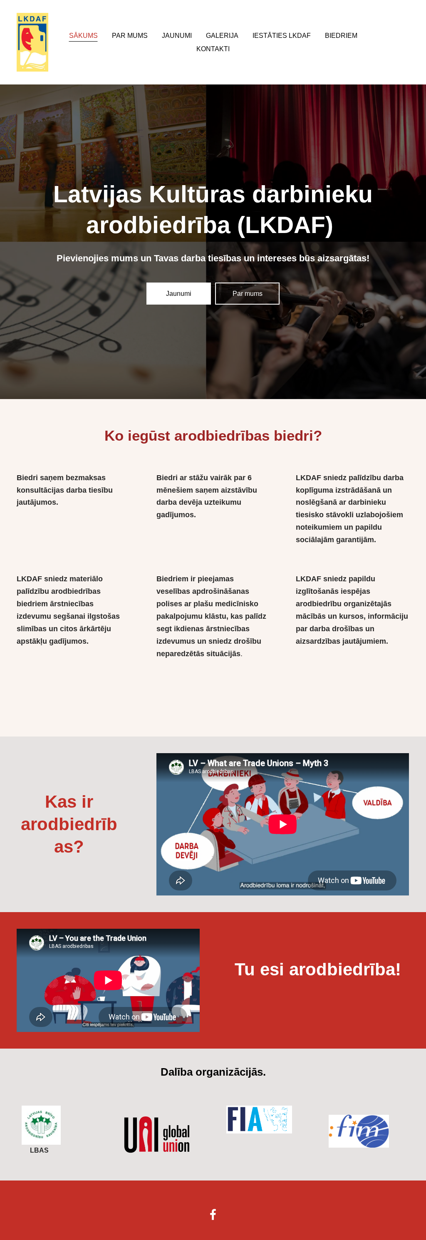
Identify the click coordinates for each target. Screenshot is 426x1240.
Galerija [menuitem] (222, 35)
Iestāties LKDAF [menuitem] (282, 35)
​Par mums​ (248, 293)
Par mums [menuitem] (130, 35)
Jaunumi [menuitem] (177, 35)
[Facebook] (213, 1214)
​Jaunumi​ (178, 293)
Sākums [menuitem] (83, 35)
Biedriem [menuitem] (341, 35)
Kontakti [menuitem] (213, 48)
